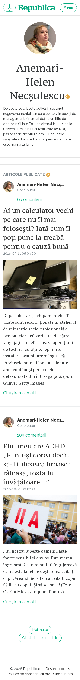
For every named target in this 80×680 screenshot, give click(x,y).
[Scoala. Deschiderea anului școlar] (40, 519)
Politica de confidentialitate (28, 674)
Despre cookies (58, 669)
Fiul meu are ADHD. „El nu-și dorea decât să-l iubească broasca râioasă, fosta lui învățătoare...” (37, 464)
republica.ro (29, 7)
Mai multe (40, 630)
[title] (40, 38)
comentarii (29, 199)
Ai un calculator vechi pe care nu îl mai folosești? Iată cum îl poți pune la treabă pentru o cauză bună (38, 228)
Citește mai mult (19, 392)
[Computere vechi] (40, 284)
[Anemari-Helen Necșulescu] (8, 186)
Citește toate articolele (40, 638)
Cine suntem (63, 674)
